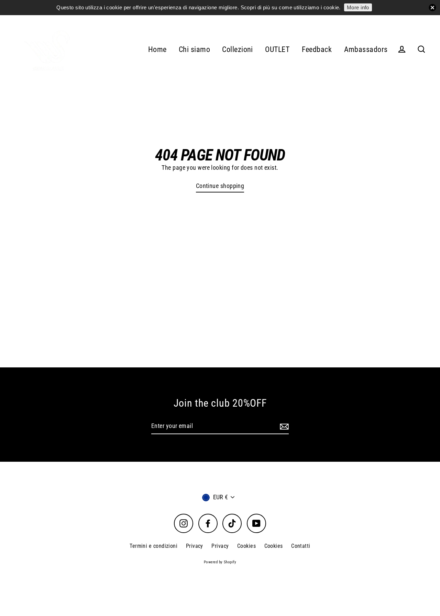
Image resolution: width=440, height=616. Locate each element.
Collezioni (237, 49)
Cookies (246, 546)
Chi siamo (194, 49)
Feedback (317, 49)
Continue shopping (220, 185)
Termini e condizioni (153, 546)
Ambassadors (366, 49)
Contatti (300, 546)
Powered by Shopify (220, 562)
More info (358, 7)
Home (157, 49)
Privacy (194, 546)
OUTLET (277, 49)
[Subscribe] (283, 426)
